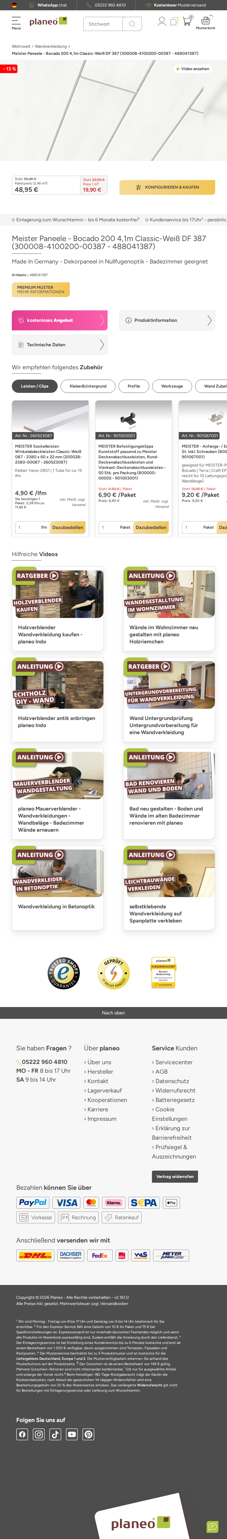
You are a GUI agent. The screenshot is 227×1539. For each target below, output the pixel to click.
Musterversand (180, 5)
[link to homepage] (48, 21)
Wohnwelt (21, 46)
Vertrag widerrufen (175, 1176)
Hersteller (100, 1071)
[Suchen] (132, 24)
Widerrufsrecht (175, 1090)
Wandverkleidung (51, 46)
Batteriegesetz (175, 1099)
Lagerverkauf (104, 1090)
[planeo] (141, 1523)
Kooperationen (107, 1099)
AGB (161, 1071)
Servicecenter (174, 1062)
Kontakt (97, 1081)
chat (52, 5)
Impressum (101, 1118)
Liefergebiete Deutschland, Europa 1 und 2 (50, 1359)
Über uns (99, 1062)
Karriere (97, 1109)
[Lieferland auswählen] (14, 5)
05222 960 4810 (110, 5)
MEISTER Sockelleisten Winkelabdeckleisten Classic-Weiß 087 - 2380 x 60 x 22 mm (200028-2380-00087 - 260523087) (48, 454)
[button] (14, 5)
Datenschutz (172, 1081)
